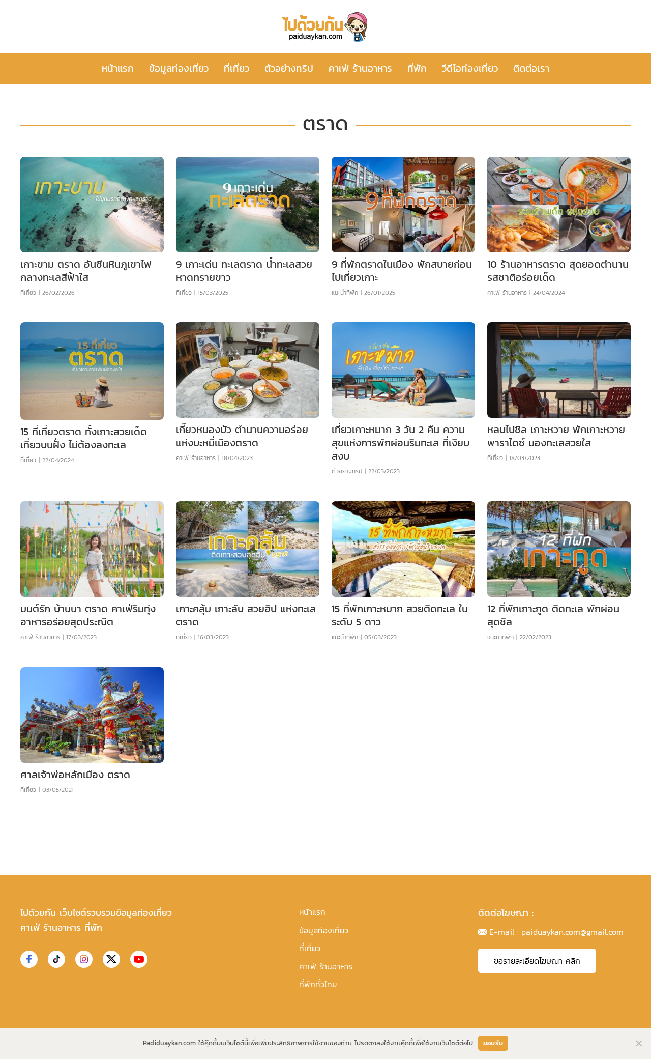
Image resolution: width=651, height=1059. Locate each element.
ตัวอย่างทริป (288, 68)
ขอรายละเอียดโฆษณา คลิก (537, 960)
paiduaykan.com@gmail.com (572, 931)
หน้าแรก (118, 68)
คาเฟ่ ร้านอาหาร (360, 68)
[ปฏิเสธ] (638, 1043)
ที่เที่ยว (236, 68)
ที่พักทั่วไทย (318, 984)
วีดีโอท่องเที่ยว (470, 68)
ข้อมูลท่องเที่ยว (179, 68)
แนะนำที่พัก (345, 293)
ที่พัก (417, 68)
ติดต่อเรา (531, 68)
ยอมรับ (493, 1043)
